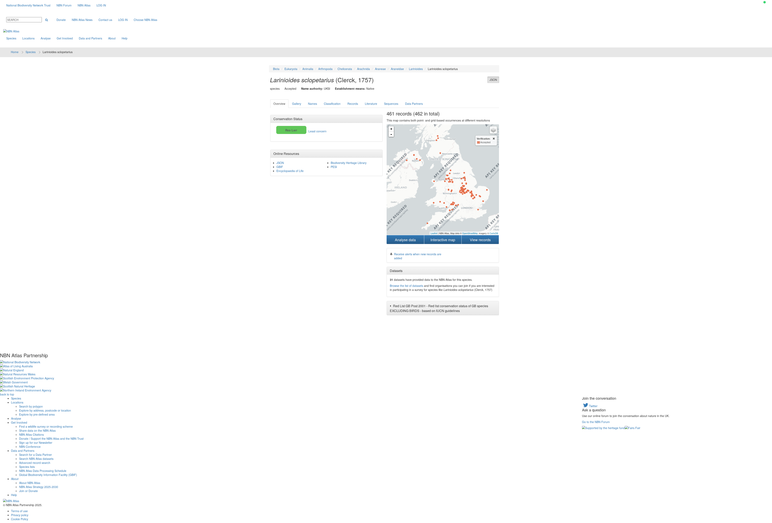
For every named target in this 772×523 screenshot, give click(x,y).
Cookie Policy (19, 519)
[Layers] (493, 130)
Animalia (307, 69)
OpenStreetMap (470, 233)
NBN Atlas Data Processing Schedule (42, 471)
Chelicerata (345, 69)
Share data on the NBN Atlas (37, 430)
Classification (332, 104)
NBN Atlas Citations (31, 434)
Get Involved (65, 38)
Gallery (296, 104)
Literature (371, 104)
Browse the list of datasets (406, 286)
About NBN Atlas (29, 483)
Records (352, 104)
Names (312, 104)
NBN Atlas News (82, 20)
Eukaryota (290, 69)
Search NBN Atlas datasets (36, 459)
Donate (61, 20)
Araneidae (397, 69)
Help (124, 38)
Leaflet (434, 233)
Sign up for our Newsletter (35, 443)
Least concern (305, 130)
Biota (276, 69)
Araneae (380, 69)
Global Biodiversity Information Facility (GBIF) (48, 475)
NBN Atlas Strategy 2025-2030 (38, 487)
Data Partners (414, 104)
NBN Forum (64, 5)
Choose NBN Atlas (145, 20)
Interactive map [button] (442, 239)
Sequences (391, 104)
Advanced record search (34, 463)
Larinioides (416, 69)
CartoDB (494, 233)
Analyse (46, 38)
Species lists (27, 467)
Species (11, 38)
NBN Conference (30, 447)
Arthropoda (325, 69)
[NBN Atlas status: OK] (764, 2)
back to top (7, 394)
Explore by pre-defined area (37, 414)
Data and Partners (90, 38)
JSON (493, 80)
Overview (279, 104)
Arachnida (363, 69)
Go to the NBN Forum (596, 422)
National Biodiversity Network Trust (28, 5)
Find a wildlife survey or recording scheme (46, 426)
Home (14, 52)
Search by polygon (31, 406)
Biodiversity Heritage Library (348, 163)
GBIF (279, 167)
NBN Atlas (84, 5)
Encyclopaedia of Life (290, 171)
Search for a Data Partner (35, 455)
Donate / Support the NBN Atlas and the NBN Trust (51, 439)
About (112, 38)
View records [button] (480, 239)
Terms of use (19, 511)
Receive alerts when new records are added (417, 256)
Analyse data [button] (405, 239)
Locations (28, 38)
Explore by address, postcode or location (45, 410)
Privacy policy (19, 515)
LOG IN (101, 5)
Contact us (105, 20)
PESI (334, 167)
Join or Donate (28, 491)
